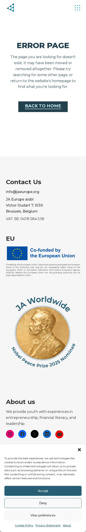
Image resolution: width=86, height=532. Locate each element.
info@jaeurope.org (22, 192)
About (67, 525)
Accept (43, 491)
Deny (43, 503)
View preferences (43, 515)
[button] (79, 449)
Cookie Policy (24, 525)
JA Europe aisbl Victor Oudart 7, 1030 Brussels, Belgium (24, 205)
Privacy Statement (48, 525)
